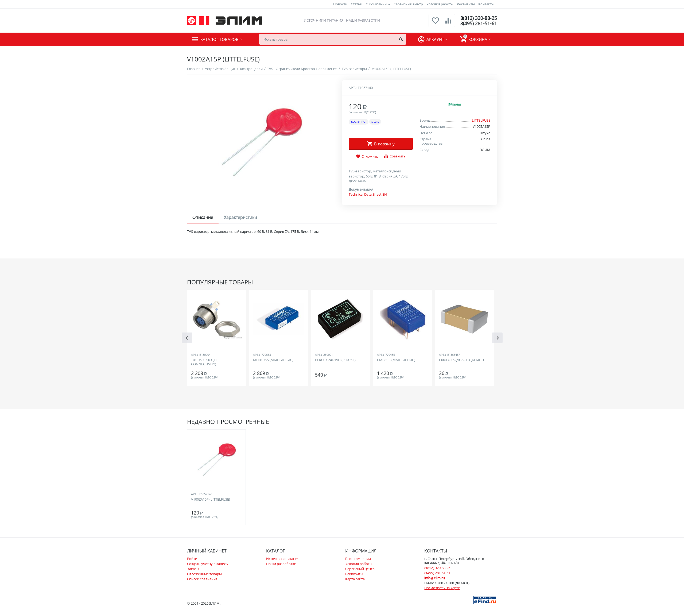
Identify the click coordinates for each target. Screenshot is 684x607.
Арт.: (352, 87)
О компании (376, 4)
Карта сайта (355, 579)
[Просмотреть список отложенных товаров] (435, 23)
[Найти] (400, 39)
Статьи (356, 4)
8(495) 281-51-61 (478, 23)
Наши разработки (363, 20)
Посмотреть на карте (442, 587)
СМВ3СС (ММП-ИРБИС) (396, 360)
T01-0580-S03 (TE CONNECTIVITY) (204, 362)
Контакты (486, 4)
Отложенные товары (204, 573)
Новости (340, 4)
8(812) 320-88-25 (478, 18)
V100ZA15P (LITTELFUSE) (210, 499)
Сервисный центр (408, 4)
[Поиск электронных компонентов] (485, 599)
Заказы (193, 568)
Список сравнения (202, 579)
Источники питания (323, 20)
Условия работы (439, 4)
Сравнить (398, 156)
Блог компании (358, 558)
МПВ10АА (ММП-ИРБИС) (273, 360)
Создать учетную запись (207, 563)
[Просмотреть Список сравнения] (448, 23)
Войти (192, 558)
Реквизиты (466, 4)
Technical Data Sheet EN (368, 194)
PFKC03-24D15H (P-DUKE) (335, 360)
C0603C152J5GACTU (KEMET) (461, 360)
